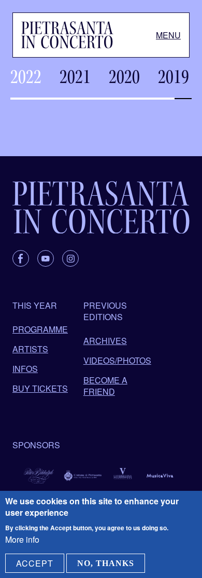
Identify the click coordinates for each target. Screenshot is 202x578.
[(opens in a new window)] (20, 258)
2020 (124, 77)
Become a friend (105, 385)
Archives (105, 341)
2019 (173, 77)
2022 (25, 77)
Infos (25, 369)
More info (22, 539)
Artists (30, 349)
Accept (34, 563)
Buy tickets (40, 388)
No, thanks (105, 563)
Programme (40, 329)
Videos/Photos (117, 360)
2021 (75, 77)
